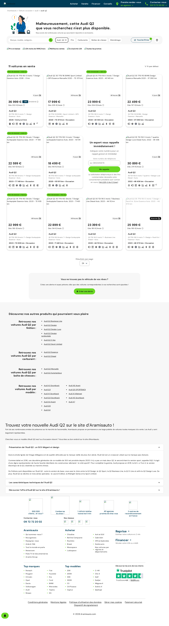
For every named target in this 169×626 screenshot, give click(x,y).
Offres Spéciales (102, 541)
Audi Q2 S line (50, 340)
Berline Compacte (74, 538)
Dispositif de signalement (86, 605)
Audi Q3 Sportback (52, 398)
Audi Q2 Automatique (53, 373)
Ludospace (71, 550)
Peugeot (29, 574)
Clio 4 (97, 574)
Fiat (50, 570)
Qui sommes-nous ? (34, 534)
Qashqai (98, 590)
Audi (28, 590)
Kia (50, 577)
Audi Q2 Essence (51, 352)
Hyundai (52, 574)
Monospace (72, 547)
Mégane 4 (99, 583)
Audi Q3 (47, 390)
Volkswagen (31, 586)
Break (69, 544)
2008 (69, 574)
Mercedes (53, 586)
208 (69, 570)
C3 (68, 583)
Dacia (28, 583)
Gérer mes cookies (113, 602)
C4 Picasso (71, 586)
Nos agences (31, 538)
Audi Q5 (47, 406)
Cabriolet (99, 538)
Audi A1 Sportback (51, 394)
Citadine (70, 534)
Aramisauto (12, 11)
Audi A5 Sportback (76, 398)
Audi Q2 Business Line (53, 321)
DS (50, 593)
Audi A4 (47, 410)
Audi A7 (72, 402)
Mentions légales (58, 602)
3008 (69, 580)
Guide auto (99, 544)
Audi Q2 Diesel (50, 356)
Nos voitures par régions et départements (102, 549)
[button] (66, 40)
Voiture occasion (26, 11)
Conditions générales (38, 602)
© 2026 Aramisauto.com (84, 614)
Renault (29, 570)
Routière (70, 541)
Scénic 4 (98, 586)
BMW (51, 583)
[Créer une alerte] (5, 616)
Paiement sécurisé (133, 602)
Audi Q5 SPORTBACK (77, 390)
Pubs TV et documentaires (37, 554)
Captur (70, 590)
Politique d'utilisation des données (85, 602)
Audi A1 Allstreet (75, 394)
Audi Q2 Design (50, 325)
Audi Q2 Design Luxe (52, 329)
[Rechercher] (51, 40)
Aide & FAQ (30, 544)
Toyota (52, 590)
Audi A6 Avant (74, 385)
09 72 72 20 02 (33, 521)
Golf (97, 577)
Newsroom (30, 550)
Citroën (29, 577)
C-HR (97, 570)
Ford (51, 580)
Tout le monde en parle (35, 547)
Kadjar (98, 580)
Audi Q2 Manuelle (51, 369)
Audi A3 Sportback (51, 385)
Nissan (28, 593)
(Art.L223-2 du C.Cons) (108, 182)
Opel (28, 580)
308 (69, 577)
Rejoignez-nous (32, 541)
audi (36, 11)
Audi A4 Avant (50, 402)
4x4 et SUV (99, 534)
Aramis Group (31, 557)
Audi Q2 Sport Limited (53, 344)
